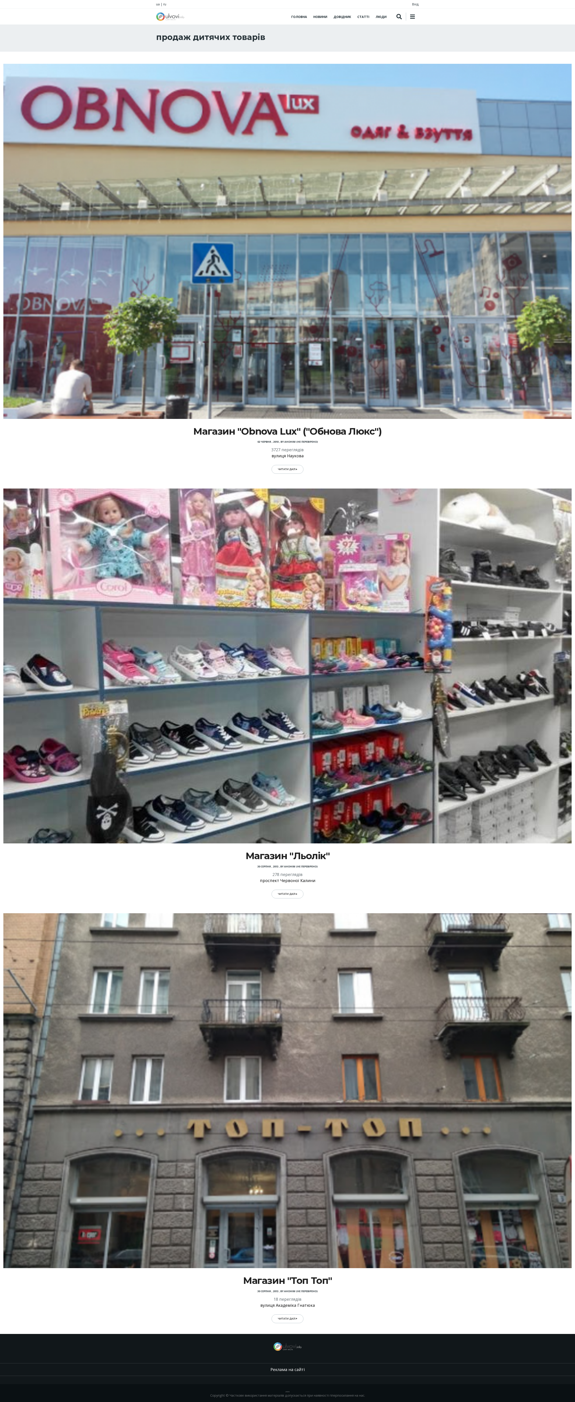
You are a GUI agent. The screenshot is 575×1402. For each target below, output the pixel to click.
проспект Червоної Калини (287, 880)
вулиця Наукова (288, 455)
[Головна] (170, 16)
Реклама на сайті (287, 1369)
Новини (320, 17)
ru (164, 4)
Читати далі (287, 469)
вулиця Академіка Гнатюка (287, 1305)
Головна (299, 17)
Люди (381, 17)
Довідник (342, 17)
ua (158, 4)
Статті (363, 17)
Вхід (415, 4)
